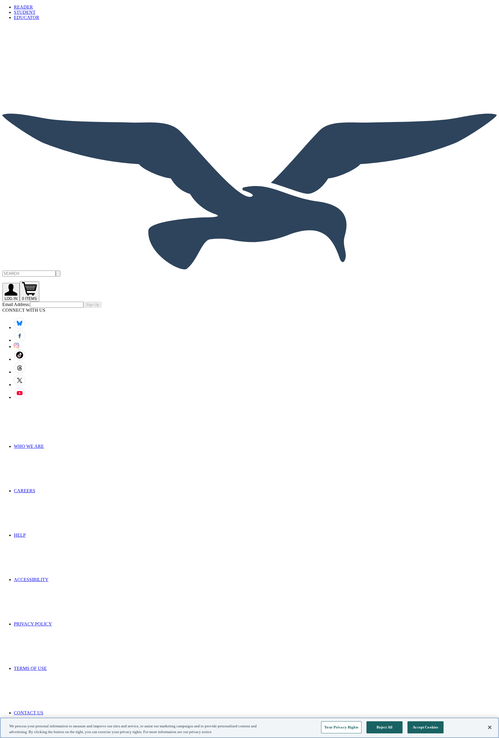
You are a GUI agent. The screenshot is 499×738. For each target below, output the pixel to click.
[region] (249, 728)
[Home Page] (249, 267)
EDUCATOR (26, 17)
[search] (58, 274)
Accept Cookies (425, 727)
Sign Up (92, 305)
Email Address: (16, 304)
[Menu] (45, 66)
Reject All (384, 727)
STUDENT (25, 12)
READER (23, 7)
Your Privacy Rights (341, 727)
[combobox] (249, 274)
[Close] (489, 727)
